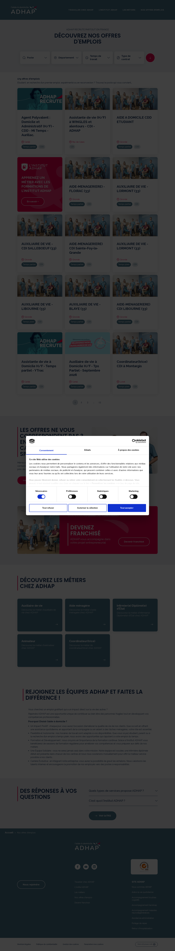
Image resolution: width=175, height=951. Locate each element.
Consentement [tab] (46, 450)
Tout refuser (48, 508)
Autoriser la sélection (87, 508)
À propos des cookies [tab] (128, 450)
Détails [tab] (87, 450)
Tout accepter (126, 508)
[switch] (72, 496)
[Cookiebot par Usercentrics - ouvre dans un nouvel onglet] (134, 441)
